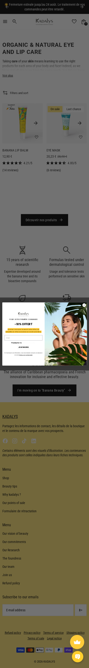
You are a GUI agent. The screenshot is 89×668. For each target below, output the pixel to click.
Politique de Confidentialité (26, 355)
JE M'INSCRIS (23, 347)
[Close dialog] (84, 305)
